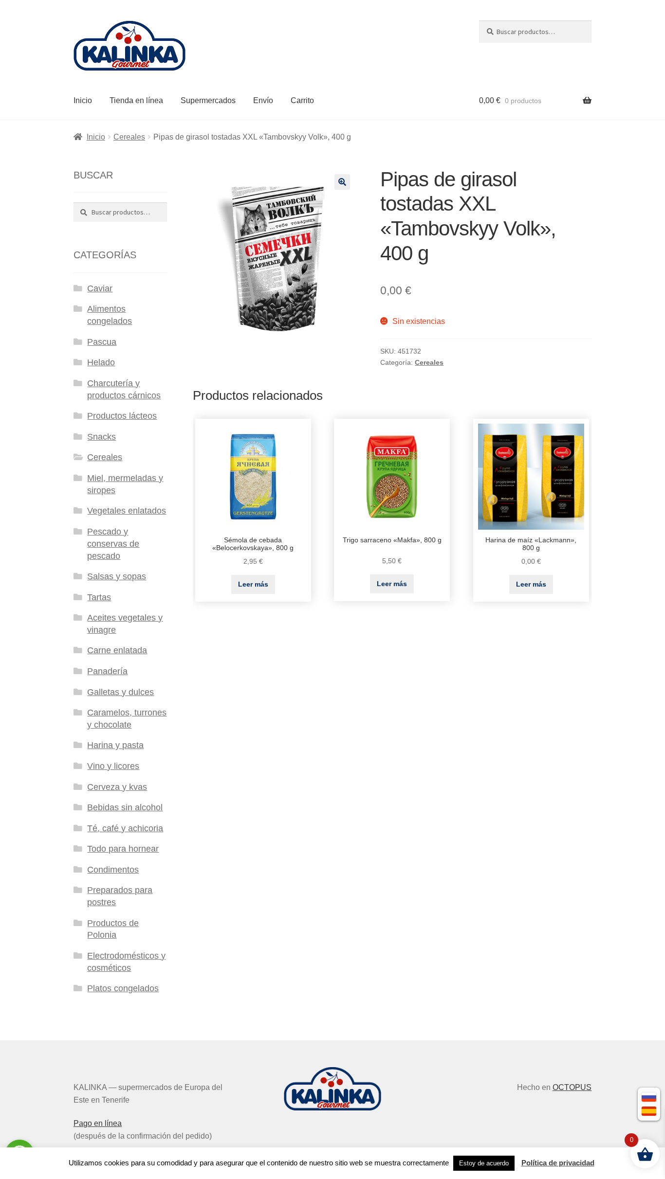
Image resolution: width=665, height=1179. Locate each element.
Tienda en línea (136, 100)
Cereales (129, 137)
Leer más (253, 584)
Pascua (101, 342)
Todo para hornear (123, 849)
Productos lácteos (122, 416)
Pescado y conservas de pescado (113, 544)
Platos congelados (123, 988)
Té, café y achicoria (125, 828)
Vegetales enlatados (126, 511)
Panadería (107, 671)
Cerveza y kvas (117, 787)
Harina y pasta (115, 745)
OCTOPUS (572, 1087)
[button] (342, 182)
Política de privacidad (557, 1163)
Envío (263, 100)
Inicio (83, 100)
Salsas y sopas (116, 576)
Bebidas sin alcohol (125, 807)
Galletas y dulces (120, 692)
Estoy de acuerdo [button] (484, 1163)
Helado (101, 362)
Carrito (302, 100)
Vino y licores (113, 766)
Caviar (99, 288)
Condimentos (113, 870)
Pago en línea (98, 1123)
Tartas (99, 597)
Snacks (101, 437)
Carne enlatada (117, 650)
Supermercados (208, 100)
